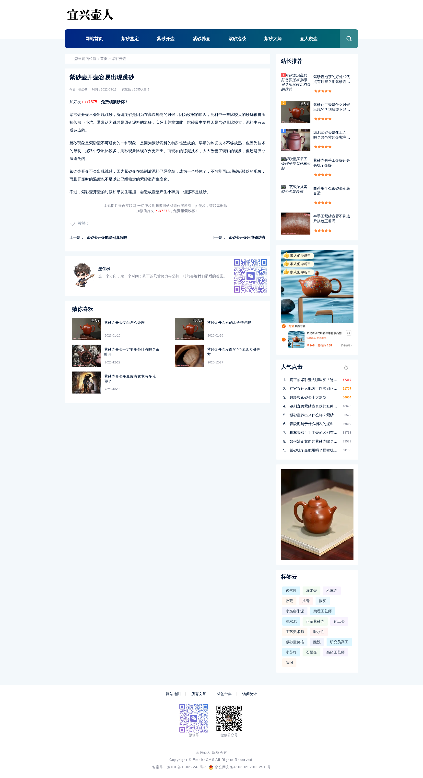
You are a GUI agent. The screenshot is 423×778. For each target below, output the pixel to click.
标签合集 (224, 694)
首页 (103, 58)
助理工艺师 (322, 611)
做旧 (289, 662)
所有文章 (198, 694)
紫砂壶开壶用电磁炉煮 (247, 237)
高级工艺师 (335, 652)
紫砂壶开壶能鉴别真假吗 (107, 237)
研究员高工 (339, 642)
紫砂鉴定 (130, 38)
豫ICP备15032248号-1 (187, 767)
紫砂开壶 (166, 38)
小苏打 (291, 652)
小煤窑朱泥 (295, 611)
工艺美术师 (295, 632)
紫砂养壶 (201, 38)
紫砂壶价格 (295, 642)
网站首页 (94, 38)
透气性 (291, 590)
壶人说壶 (308, 38)
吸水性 (318, 632)
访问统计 (249, 694)
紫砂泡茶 (237, 38)
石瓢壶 (311, 652)
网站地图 (173, 694)
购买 (322, 601)
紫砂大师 (273, 38)
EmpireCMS (203, 760)
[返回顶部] (407, 694)
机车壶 (331, 590)
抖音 (306, 601)
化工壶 (339, 621)
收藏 (289, 601)
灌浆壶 (311, 590)
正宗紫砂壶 (315, 621)
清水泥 (291, 621)
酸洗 (317, 642)
